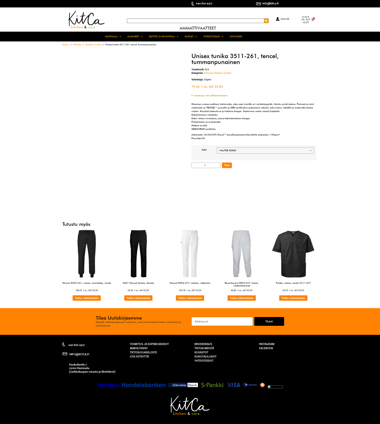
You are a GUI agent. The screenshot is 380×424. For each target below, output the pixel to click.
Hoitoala (111, 36)
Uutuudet (236, 36)
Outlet (189, 36)
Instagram (266, 344)
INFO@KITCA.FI (79, 354)
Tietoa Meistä (204, 348)
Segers (207, 79)
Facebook (266, 348)
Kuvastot (201, 352)
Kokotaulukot (205, 356)
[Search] (266, 21)
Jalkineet (133, 36)
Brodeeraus (203, 344)
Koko (204, 150)
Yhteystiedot (203, 361)
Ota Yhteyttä (139, 356)
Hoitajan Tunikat (93, 44)
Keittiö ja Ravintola (162, 36)
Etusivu (65, 44)
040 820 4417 (204, 3)
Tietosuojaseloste (143, 352)
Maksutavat (139, 348)
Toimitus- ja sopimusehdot (149, 344)
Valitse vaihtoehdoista (86, 298)
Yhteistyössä (211, 36)
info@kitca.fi (270, 3)
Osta (226, 165)
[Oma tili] (277, 19)
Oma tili (285, 19)
